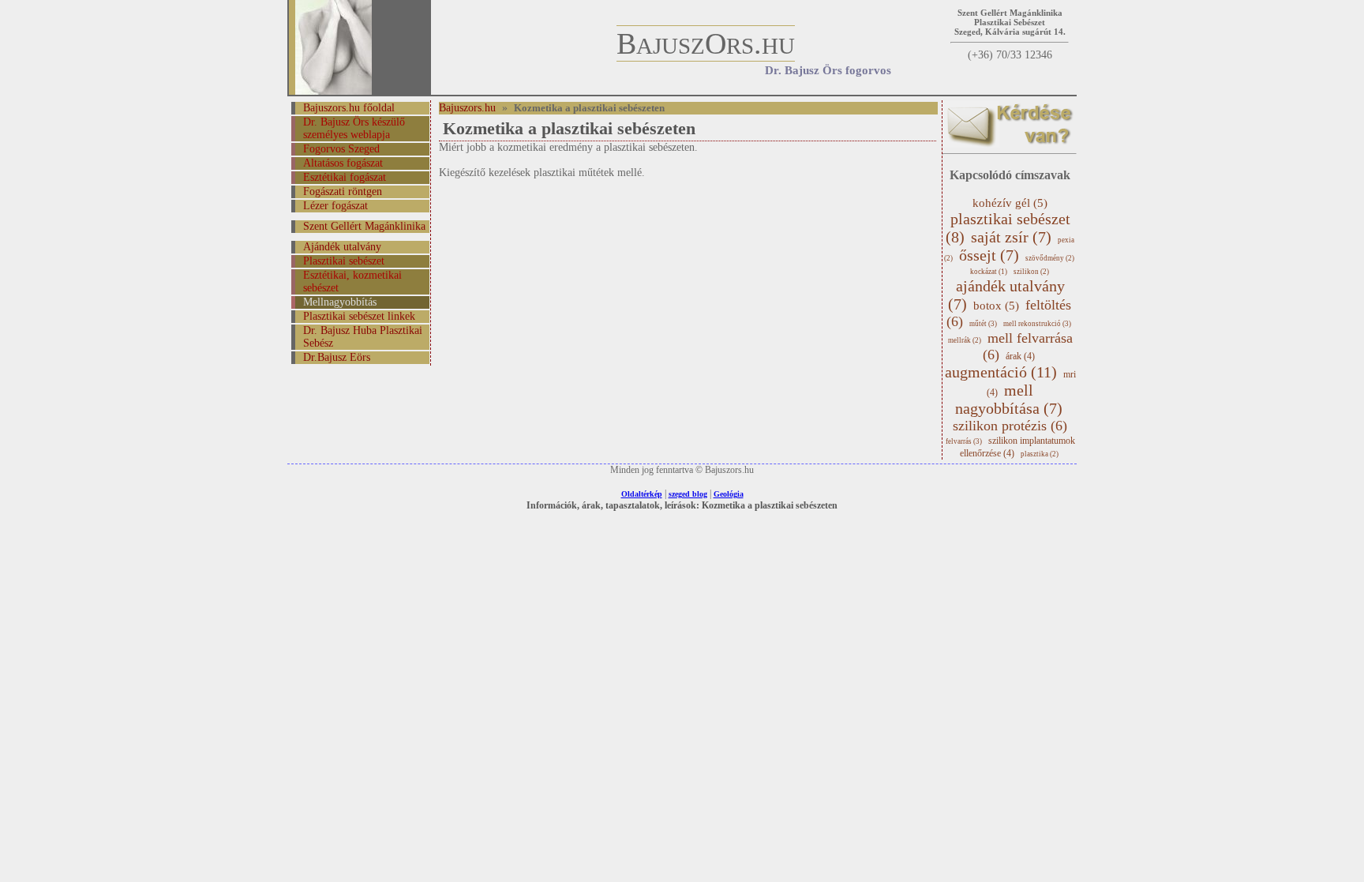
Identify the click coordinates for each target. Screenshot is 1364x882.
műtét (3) (983, 324)
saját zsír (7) (1011, 237)
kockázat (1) (988, 272)
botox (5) (996, 305)
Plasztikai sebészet (343, 261)
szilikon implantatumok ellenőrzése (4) (1018, 447)
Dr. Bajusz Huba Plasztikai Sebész (362, 337)
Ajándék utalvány (342, 247)
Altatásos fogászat (343, 163)
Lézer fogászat (335, 206)
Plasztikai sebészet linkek (359, 316)
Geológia (729, 494)
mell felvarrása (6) (1028, 346)
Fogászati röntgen (342, 191)
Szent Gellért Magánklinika (364, 226)
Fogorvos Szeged (341, 149)
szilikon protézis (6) (1010, 425)
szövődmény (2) (1049, 258)
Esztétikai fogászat (344, 177)
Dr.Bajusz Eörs (336, 357)
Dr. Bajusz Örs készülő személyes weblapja (354, 128)
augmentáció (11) (1001, 372)
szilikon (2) (1031, 272)
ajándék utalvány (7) (1006, 295)
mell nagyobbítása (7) (1008, 399)
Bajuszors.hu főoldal (349, 108)
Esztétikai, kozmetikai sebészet (352, 281)
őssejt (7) (989, 255)
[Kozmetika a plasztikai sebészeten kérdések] (1009, 144)
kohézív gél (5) (1009, 203)
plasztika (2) (1040, 454)
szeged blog (688, 494)
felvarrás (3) (964, 441)
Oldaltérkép (641, 494)
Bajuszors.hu (467, 108)
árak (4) (1020, 356)
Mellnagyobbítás (340, 302)
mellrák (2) (964, 340)
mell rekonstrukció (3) (1037, 324)
